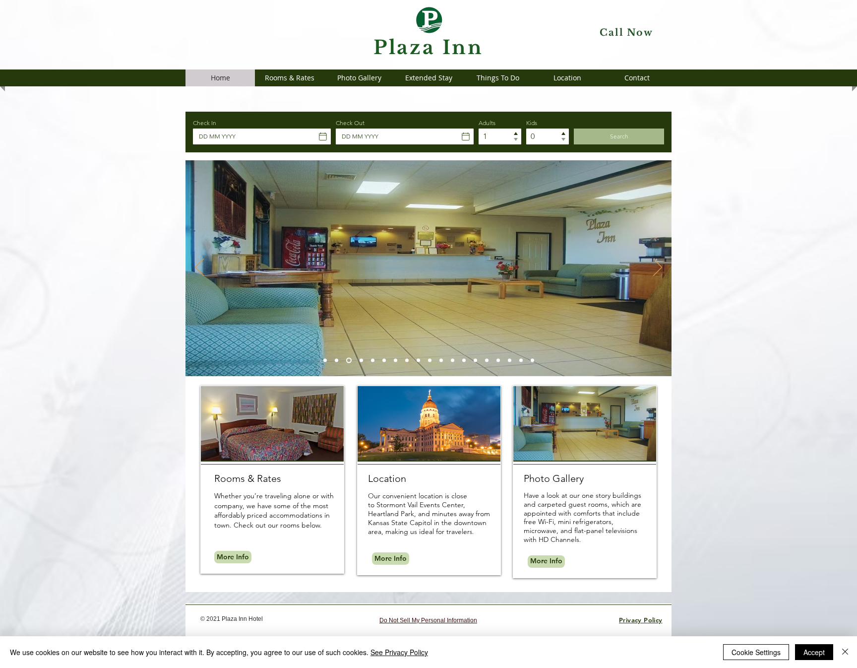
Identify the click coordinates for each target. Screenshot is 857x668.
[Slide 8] (418, 360)
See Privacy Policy (399, 652)
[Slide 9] (429, 360)
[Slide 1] (325, 360)
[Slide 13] (349, 360)
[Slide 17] (509, 360)
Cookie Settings (756, 652)
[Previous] (199, 268)
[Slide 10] (441, 360)
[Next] (657, 268)
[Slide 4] (372, 360)
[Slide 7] (395, 360)
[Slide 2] (336, 360)
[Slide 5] (384, 360)
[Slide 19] (532, 360)
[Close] (845, 652)
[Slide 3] (361, 360)
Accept (814, 652)
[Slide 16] (498, 360)
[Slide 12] (464, 360)
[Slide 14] (475, 360)
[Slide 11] (452, 360)
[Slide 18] (521, 360)
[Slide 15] (487, 360)
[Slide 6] (407, 360)
